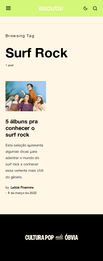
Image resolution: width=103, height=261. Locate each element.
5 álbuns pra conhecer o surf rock (21, 128)
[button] (8, 8)
